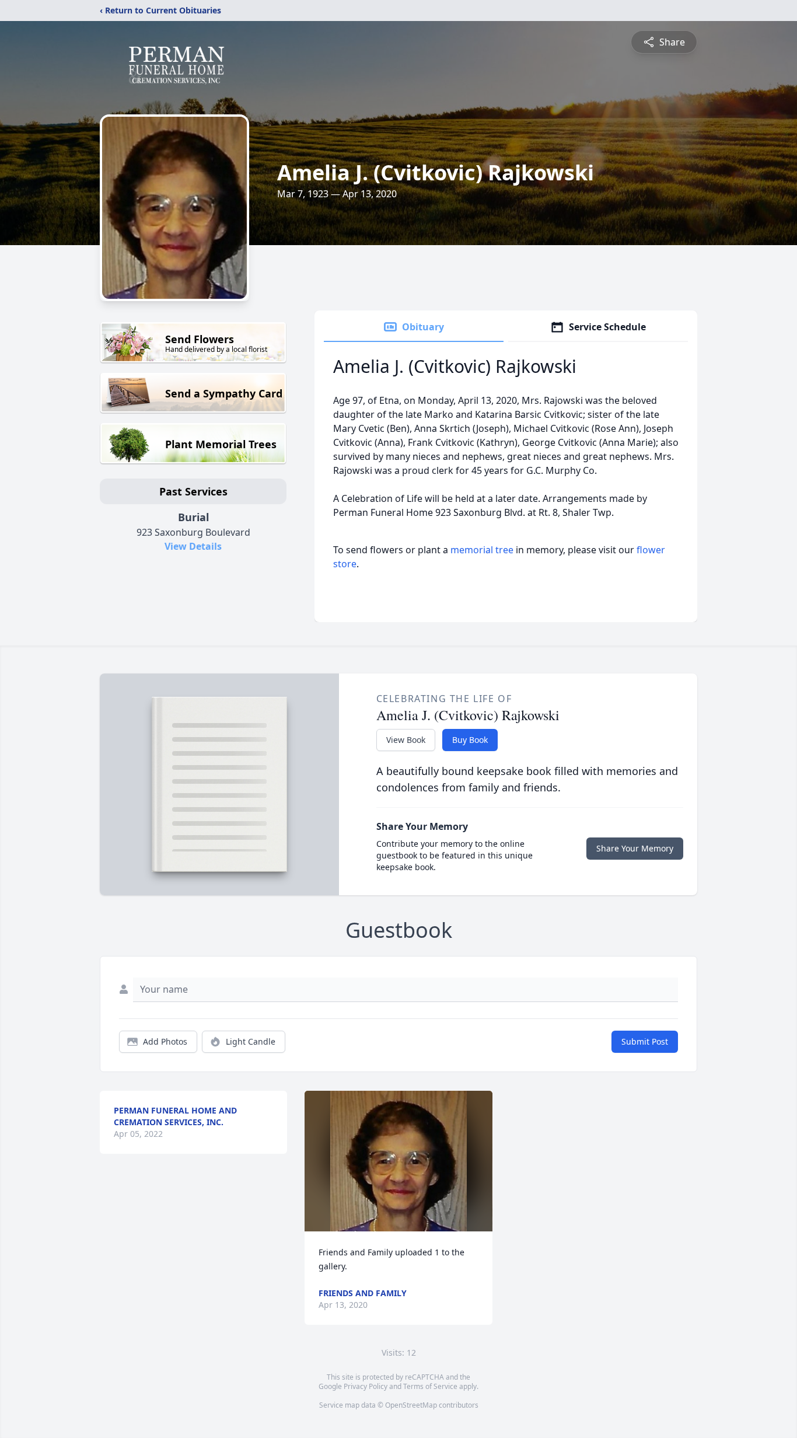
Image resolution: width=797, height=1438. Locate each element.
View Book (405, 739)
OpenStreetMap (411, 1405)
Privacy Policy (365, 1386)
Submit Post (644, 1041)
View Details (193, 546)
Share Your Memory (634, 848)
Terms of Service (430, 1386)
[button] (398, 1161)
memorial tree (481, 549)
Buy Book (470, 739)
